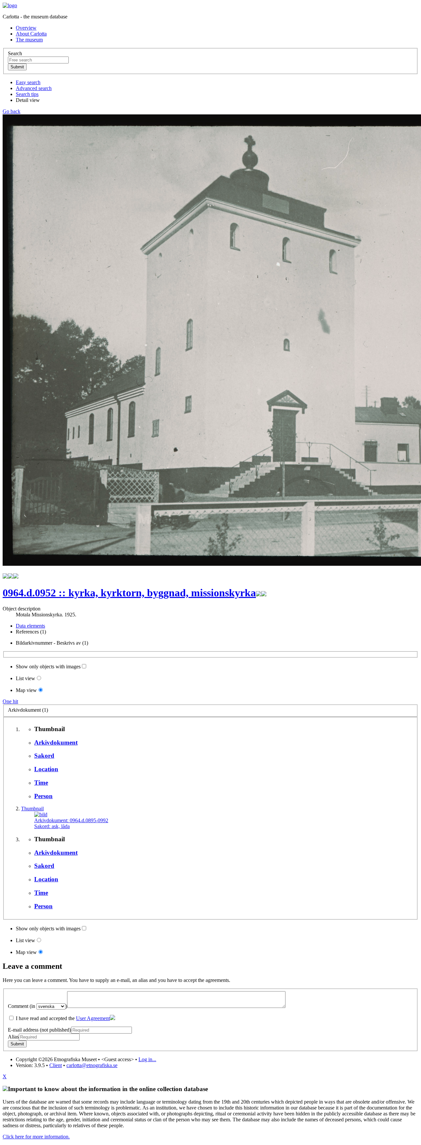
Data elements (30, 626)
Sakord (44, 755)
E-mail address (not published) (39, 1030)
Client (55, 1065)
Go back (11, 111)
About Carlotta (31, 33)
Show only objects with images (48, 666)
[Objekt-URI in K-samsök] (258, 593)
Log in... (147, 1059)
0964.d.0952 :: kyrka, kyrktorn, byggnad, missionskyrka (129, 593)
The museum (29, 39)
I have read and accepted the (62, 1018)
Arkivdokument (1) (28, 710)
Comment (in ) (37, 1006)
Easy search (28, 82)
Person (43, 796)
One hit (10, 701)
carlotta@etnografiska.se (91, 1065)
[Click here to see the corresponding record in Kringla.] (263, 593)
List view (25, 678)
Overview (26, 28)
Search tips (27, 94)
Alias (13, 1036)
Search (15, 53)
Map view (26, 690)
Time (41, 782)
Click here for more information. (36, 1136)
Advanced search (34, 88)
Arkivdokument (56, 742)
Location (46, 769)
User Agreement (93, 1018)
